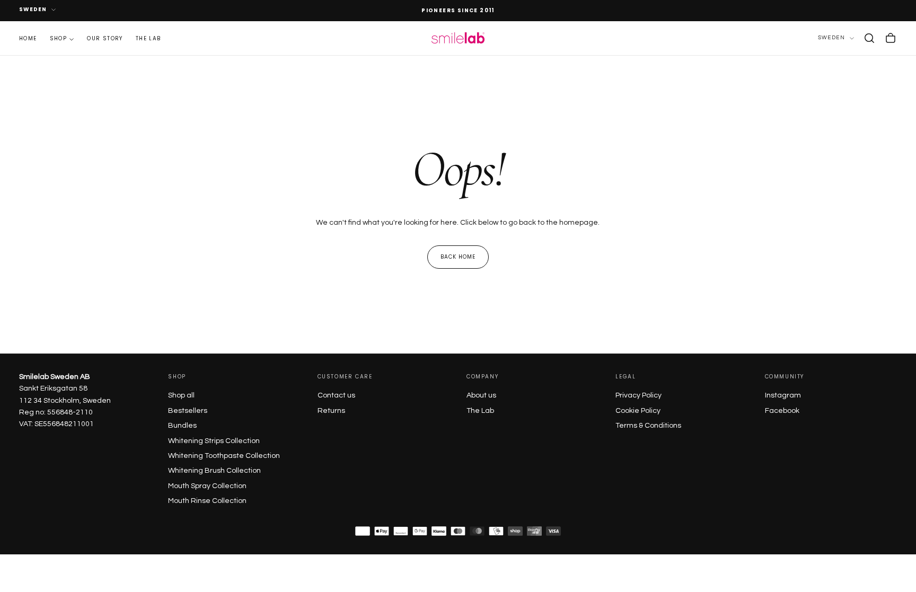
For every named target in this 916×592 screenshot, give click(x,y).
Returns (331, 410)
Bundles (182, 425)
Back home (458, 257)
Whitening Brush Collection (214, 470)
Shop (58, 38)
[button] (869, 38)
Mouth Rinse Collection (207, 501)
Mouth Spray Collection (207, 486)
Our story (105, 38)
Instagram (783, 395)
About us (481, 395)
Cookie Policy (637, 410)
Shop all (181, 395)
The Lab (480, 410)
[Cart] (890, 38)
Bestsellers (187, 410)
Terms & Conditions (648, 425)
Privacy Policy (638, 395)
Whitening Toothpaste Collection (224, 456)
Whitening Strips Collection (214, 441)
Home (28, 38)
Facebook (782, 410)
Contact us (336, 395)
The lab (148, 38)
